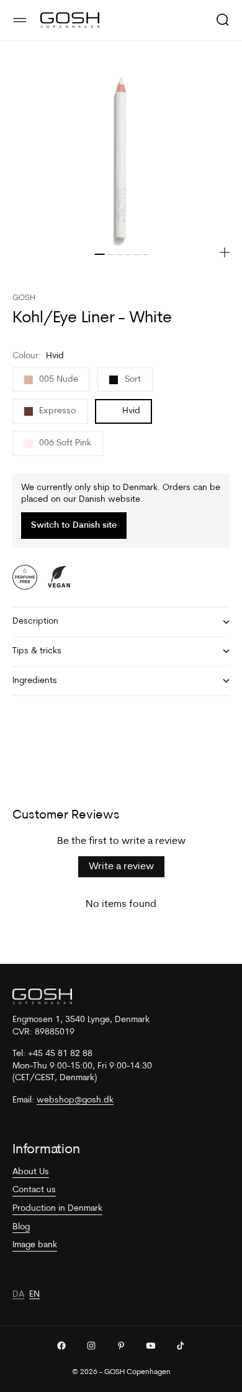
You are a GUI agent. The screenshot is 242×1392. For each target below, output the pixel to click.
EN (34, 1294)
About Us (30, 1172)
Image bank (34, 1245)
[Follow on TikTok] (181, 1346)
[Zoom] (224, 252)
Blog (21, 1227)
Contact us (34, 1190)
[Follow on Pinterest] (121, 1346)
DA (18, 1294)
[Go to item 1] (99, 254)
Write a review (121, 867)
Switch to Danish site (74, 525)
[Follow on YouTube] (151, 1346)
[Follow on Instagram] (91, 1346)
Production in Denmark (57, 1208)
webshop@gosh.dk (75, 1100)
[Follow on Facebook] (61, 1346)
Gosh (23, 298)
